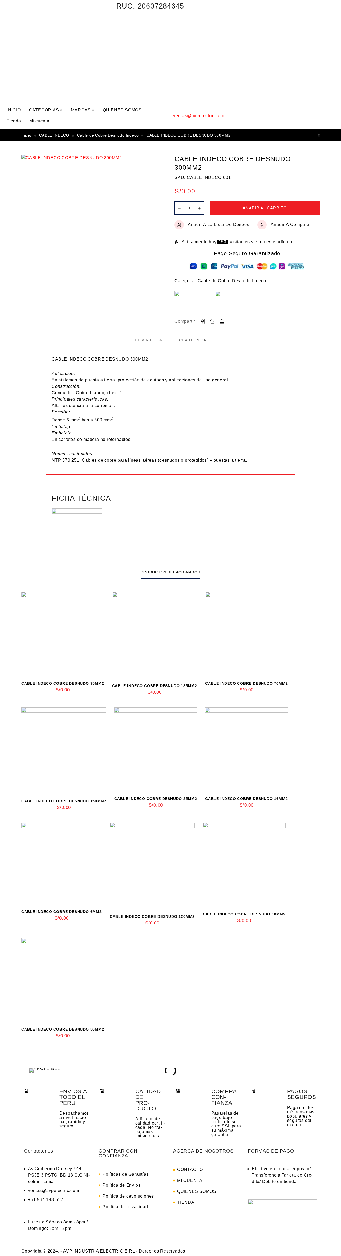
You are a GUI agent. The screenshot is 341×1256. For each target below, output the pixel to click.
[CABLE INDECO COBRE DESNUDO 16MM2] (246, 748)
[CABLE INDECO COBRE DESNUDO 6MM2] (61, 863)
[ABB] (194, 304)
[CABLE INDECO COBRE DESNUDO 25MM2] (155, 748)
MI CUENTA (189, 1180)
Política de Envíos (121, 1185)
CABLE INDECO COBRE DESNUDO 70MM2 (246, 683)
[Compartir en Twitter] (212, 321)
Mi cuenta (39, 121)
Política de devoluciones (128, 1196)
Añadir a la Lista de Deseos (218, 224)
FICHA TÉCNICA (190, 340)
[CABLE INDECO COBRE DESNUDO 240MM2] (319, 135)
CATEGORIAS (44, 110)
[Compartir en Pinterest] (222, 321)
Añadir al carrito (265, 208)
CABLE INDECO (54, 135)
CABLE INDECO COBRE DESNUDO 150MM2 (63, 801)
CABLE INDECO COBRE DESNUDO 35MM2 (62, 683)
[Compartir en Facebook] (203, 321)
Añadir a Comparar (291, 224)
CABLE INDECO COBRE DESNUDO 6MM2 (61, 912)
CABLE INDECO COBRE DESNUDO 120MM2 (152, 916)
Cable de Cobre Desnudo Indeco (108, 135)
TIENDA (185, 1202)
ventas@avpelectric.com (198, 115)
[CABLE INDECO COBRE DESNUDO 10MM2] (244, 864)
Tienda (14, 121)
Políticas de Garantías (126, 1174)
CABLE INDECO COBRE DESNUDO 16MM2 (246, 798)
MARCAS (81, 110)
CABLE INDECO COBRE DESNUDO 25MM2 (155, 798)
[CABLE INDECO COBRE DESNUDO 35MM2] (62, 633)
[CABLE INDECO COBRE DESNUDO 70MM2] (246, 633)
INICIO (14, 110)
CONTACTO (190, 1169)
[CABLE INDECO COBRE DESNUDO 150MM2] (63, 749)
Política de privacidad (125, 1207)
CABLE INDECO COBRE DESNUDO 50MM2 (62, 1029)
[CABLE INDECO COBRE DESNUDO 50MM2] (62, 979)
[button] (32, 1070)
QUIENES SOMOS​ (122, 110)
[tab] (149, 340)
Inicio (26, 135)
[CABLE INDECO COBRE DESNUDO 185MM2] (154, 634)
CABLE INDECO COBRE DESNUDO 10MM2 (244, 914)
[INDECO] (235, 304)
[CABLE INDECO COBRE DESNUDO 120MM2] (152, 865)
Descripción (149, 340)
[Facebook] (236, 9)
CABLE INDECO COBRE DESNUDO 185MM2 (154, 686)
